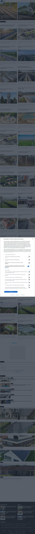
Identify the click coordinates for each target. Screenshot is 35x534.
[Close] (33, 239)
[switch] (29, 256)
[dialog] (17, 267)
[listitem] (17, 254)
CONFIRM (11, 291)
